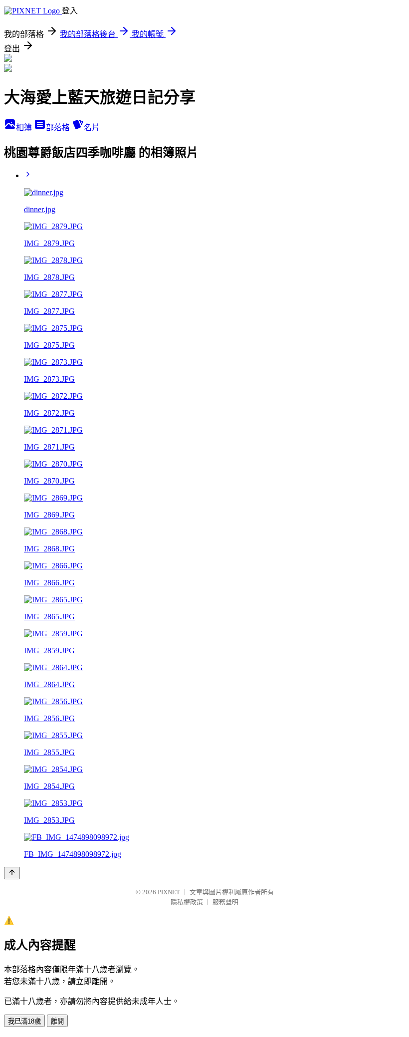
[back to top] (12, 873)
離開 (57, 1021)
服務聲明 (225, 902)
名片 (92, 127)
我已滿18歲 (24, 1021)
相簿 (25, 127)
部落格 (59, 127)
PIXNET (169, 892)
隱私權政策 (187, 902)
